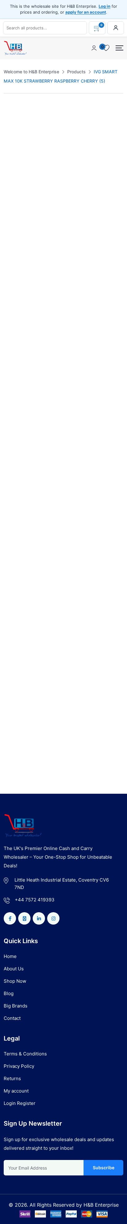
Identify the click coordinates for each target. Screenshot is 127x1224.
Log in (104, 6)
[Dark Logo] (15, 48)
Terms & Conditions (25, 1054)
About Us (14, 969)
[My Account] (115, 27)
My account (16, 1091)
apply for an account (85, 12)
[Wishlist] (23, 662)
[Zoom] (115, 120)
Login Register (19, 1103)
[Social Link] (10, 918)
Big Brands (15, 1006)
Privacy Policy (19, 1066)
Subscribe (103, 1167)
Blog (9, 993)
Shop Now (15, 981)
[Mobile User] (94, 48)
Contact (12, 1018)
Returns (12, 1078)
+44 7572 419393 (35, 900)
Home (10, 956)
